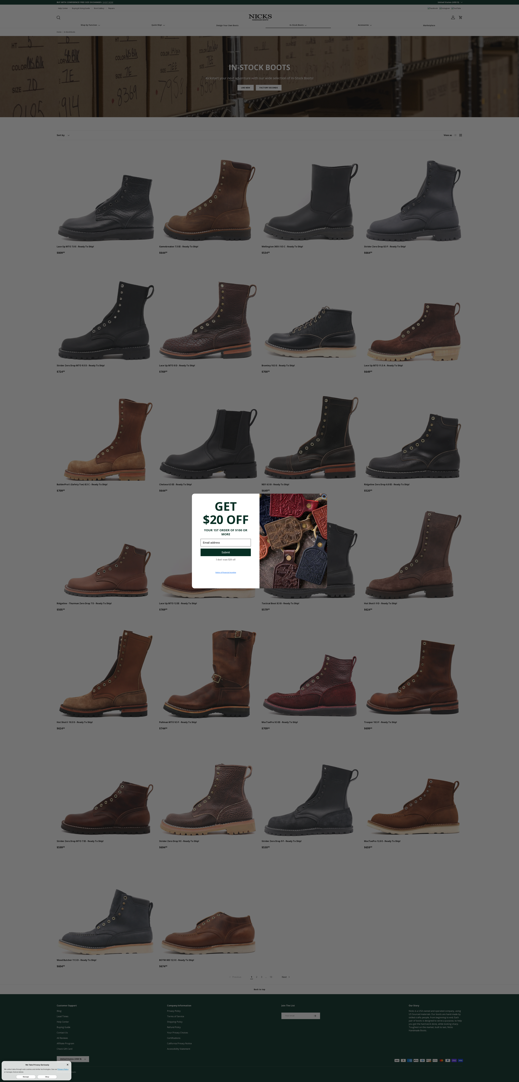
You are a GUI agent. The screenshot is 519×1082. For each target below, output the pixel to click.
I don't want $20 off (225, 559)
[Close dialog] (324, 497)
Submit (226, 552)
